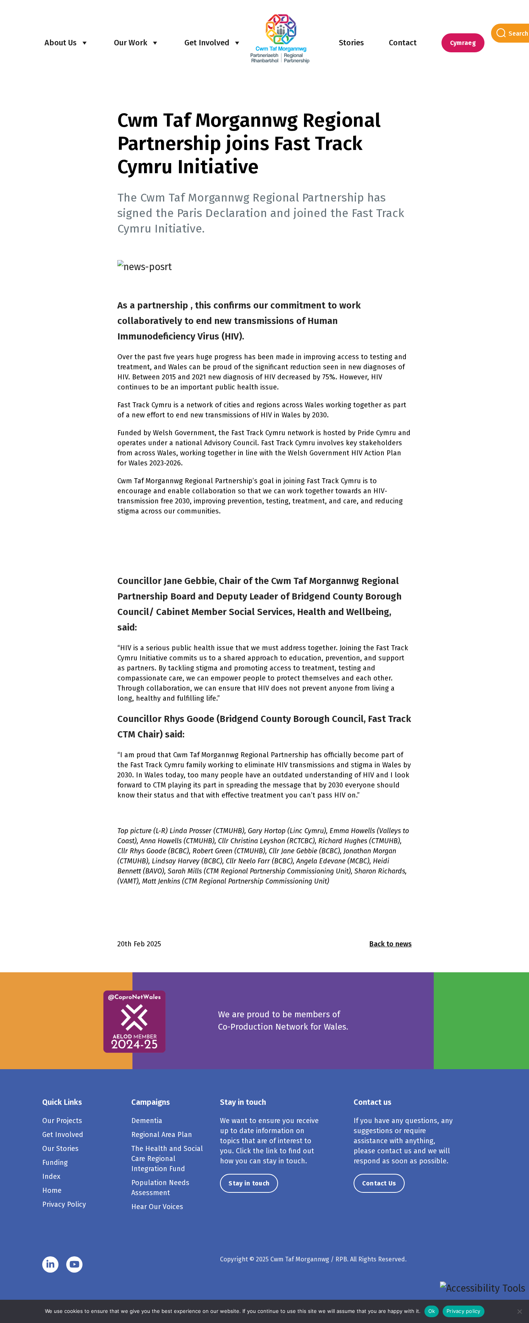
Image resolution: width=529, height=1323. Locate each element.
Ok (431, 1311)
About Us (61, 43)
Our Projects (62, 1120)
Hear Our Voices (157, 1206)
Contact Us (379, 1183)
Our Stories (60, 1148)
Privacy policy (464, 1311)
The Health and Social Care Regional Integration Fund (167, 1158)
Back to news (390, 944)
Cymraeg (463, 43)
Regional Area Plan (161, 1134)
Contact (403, 43)
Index (51, 1176)
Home (52, 1190)
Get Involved (206, 43)
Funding (55, 1162)
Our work (130, 43)
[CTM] (280, 39)
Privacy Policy (64, 1204)
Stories (351, 43)
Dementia (146, 1120)
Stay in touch (249, 1183)
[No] (519, 1311)
